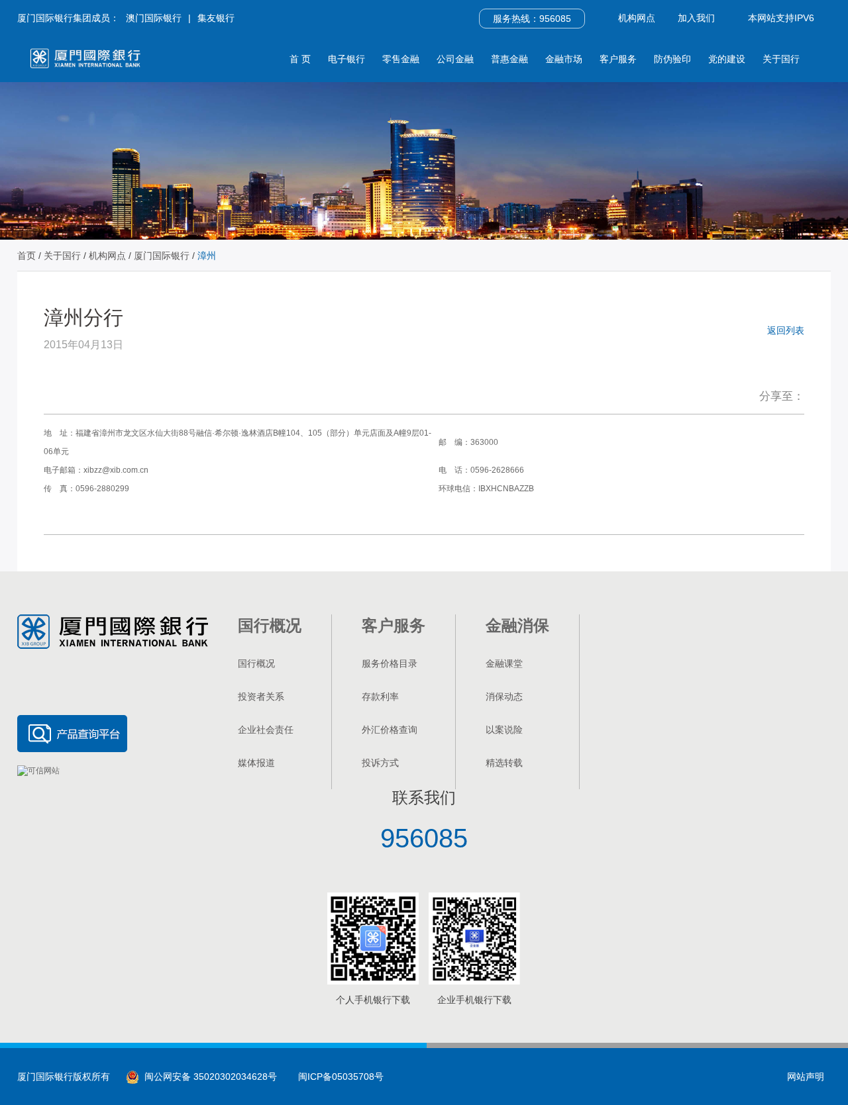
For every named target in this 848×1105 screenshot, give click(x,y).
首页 (26, 255)
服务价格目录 (389, 663)
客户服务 (618, 59)
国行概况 (256, 663)
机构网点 (636, 18)
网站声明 (805, 1076)
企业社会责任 (265, 729)
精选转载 (504, 762)
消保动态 (504, 696)
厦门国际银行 (161, 255)
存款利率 (380, 696)
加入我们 (696, 18)
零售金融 (400, 59)
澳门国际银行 (154, 18)
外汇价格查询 (389, 729)
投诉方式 (380, 762)
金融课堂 (504, 663)
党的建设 (726, 59)
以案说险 (504, 729)
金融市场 (563, 59)
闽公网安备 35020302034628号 (208, 1076)
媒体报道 (256, 762)
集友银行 (216, 18)
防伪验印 (672, 59)
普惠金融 (509, 59)
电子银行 (346, 59)
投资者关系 (261, 696)
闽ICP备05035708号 (341, 1076)
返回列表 (785, 330)
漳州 (206, 255)
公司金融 (455, 59)
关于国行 (781, 59)
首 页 (300, 59)
